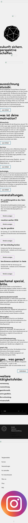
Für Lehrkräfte (5, 470)
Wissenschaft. (5, 400)
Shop (3, 483)
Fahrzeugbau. (4, 317)
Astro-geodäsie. (5, 394)
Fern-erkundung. (5, 397)
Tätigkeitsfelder (6, 457)
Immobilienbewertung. (8, 338)
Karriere (4, 462)
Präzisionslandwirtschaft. (9, 297)
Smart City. (4, 347)
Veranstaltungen (6, 466)
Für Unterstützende (7, 475)
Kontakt (13, 427)
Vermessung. (4, 383)
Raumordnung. (5, 387)
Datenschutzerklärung (16, 431)
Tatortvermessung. (6, 328)
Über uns (4, 479)
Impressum (14, 429)
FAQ (3, 487)
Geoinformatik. (5, 390)
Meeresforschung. (6, 308)
